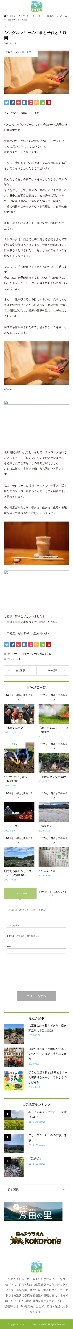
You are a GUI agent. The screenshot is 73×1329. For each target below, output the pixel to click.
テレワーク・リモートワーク (23, 653)
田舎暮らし (45, 653)
